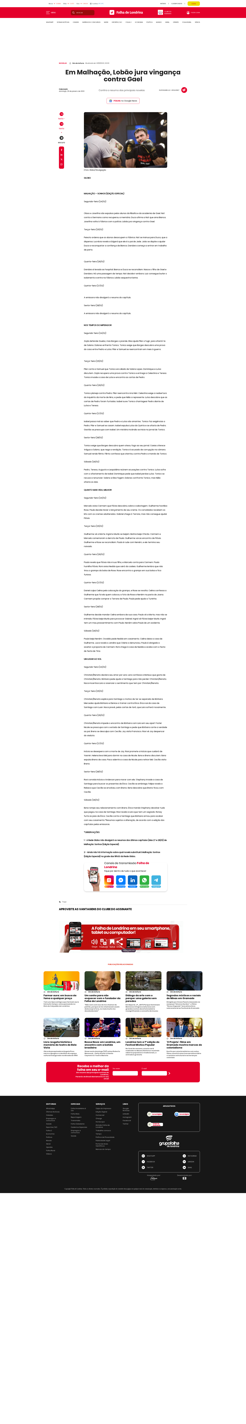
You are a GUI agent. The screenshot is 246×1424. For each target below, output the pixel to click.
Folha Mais (75, 1114)
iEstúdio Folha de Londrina (103, 1126)
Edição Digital (101, 1112)
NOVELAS (63, 63)
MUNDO (159, 22)
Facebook (127, 1120)
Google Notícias (126, 1109)
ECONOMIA (139, 22)
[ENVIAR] (169, 1073)
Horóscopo (100, 1122)
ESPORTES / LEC (117, 22)
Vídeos (49, 1154)
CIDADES (76, 22)
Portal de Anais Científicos (102, 1145)
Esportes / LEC (51, 1127)
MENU (53, 12)
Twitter (126, 1124)
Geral (48, 1144)
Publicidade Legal (103, 1140)
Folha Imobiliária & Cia (78, 1109)
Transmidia (75, 1120)
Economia (50, 1134)
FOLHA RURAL (186, 22)
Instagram (127, 1117)
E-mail (144, 1069)
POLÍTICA (149, 22)
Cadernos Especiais (79, 1127)
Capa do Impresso (103, 1108)
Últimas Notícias (53, 1112)
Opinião (49, 1147)
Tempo (99, 1134)
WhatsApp (50, 1108)
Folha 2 (49, 1130)
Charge (99, 1118)
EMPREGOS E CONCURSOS (91, 22)
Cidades (49, 1115)
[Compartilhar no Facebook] (61, 150)
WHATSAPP (49, 22)
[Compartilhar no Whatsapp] (61, 164)
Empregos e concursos (51, 1119)
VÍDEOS (197, 22)
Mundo (49, 1140)
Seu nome (116, 1069)
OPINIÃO (176, 22)
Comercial (100, 1115)
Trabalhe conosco (103, 1130)
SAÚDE (106, 22)
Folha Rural (50, 1150)
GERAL (167, 22)
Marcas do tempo (103, 1149)
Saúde (49, 1124)
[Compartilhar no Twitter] (62, 159)
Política (49, 1137)
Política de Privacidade (105, 1137)
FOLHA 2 (128, 22)
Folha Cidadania (77, 1124)
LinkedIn (126, 1114)
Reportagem (76, 1117)
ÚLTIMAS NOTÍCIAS (63, 22)
